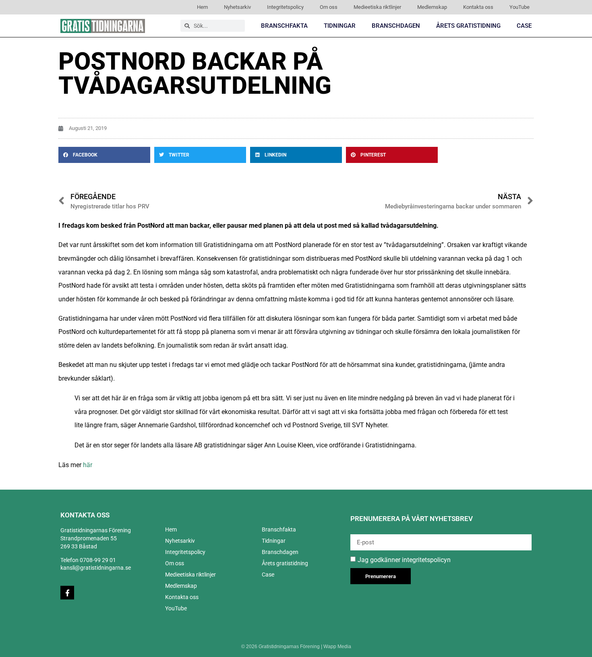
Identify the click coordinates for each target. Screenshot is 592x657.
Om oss (328, 7)
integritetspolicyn (426, 560)
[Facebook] (67, 592)
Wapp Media (337, 646)
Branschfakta (284, 25)
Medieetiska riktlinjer (377, 7)
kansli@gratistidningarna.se (95, 567)
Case (524, 25)
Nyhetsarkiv (237, 7)
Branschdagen (396, 25)
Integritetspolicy (285, 7)
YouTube (519, 7)
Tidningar (340, 25)
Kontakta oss (478, 7)
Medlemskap (432, 7)
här (87, 465)
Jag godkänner (404, 560)
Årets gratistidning (468, 25)
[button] (104, 155)
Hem (202, 7)
